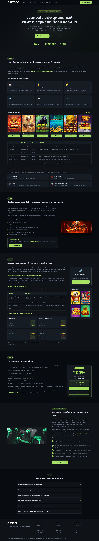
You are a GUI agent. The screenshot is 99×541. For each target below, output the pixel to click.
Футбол (58, 525)
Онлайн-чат (78, 525)
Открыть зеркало (80, 282)
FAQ (56, 2)
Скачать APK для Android (60, 462)
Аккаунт (42, 2)
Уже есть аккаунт (79, 393)
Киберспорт (59, 530)
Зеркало (35, 2)
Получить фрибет (15, 245)
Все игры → (89, 112)
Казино (23, 2)
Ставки (29, 2)
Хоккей (57, 528)
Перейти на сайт (42, 36)
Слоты (39, 525)
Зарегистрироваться (79, 389)
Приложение (49, 2)
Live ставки (59, 532)
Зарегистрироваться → (57, 36)
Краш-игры (40, 530)
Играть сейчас (86, 2)
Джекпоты (40, 532)
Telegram (77, 528)
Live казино (40, 528)
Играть (14, 135)
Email (76, 530)
